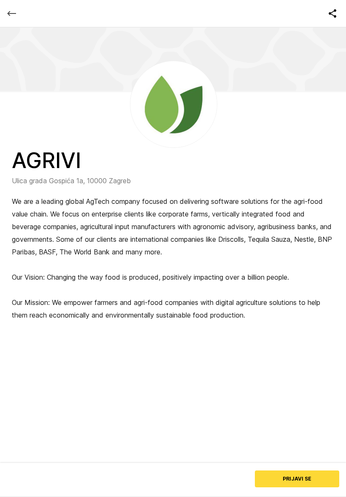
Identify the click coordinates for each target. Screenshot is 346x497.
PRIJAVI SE (297, 479)
